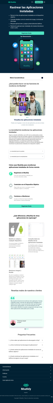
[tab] (26, 151)
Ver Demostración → (26, 36)
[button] (28, 117)
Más (52, 396)
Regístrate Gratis (26, 33)
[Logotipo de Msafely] (12, 2)
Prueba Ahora (38, 2)
